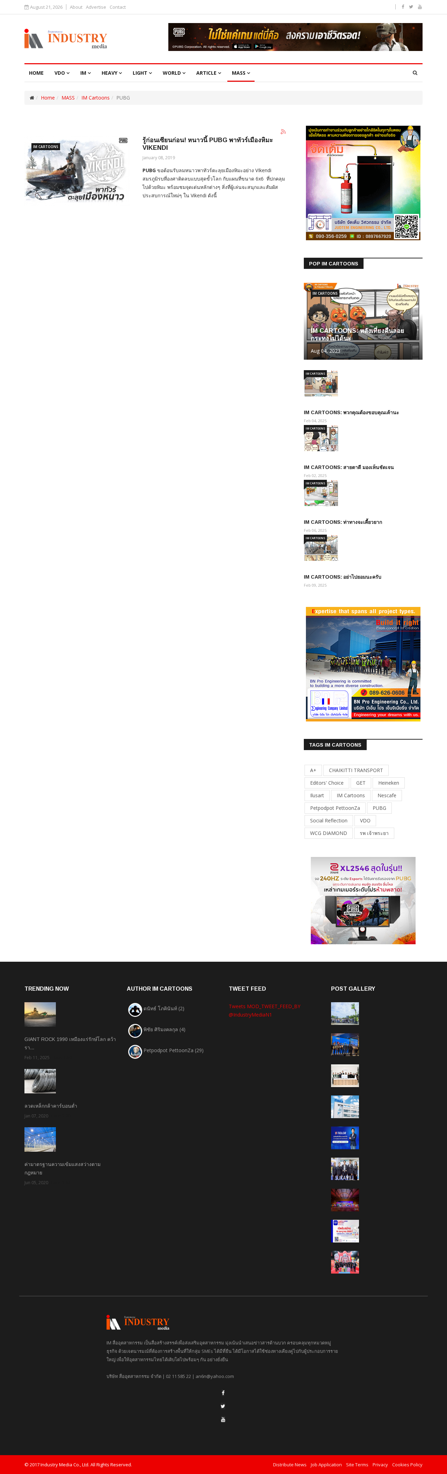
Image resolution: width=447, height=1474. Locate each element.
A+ (313, 770)
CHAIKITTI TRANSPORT (356, 770)
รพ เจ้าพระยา (374, 833)
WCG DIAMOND (328, 833)
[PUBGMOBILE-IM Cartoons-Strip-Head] (295, 37)
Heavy (109, 72)
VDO (59, 72)
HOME (36, 72)
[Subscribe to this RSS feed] (283, 132)
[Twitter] (223, 1406)
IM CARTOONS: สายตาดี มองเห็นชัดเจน (349, 467)
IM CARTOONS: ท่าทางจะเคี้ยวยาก (343, 522)
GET (361, 782)
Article (206, 72)
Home (48, 97)
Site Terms (357, 1464)
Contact (118, 7)
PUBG (379, 808)
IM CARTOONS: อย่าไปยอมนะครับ (342, 577)
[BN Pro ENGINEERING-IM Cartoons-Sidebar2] (363, 663)
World (172, 72)
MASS (239, 72)
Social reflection (328, 820)
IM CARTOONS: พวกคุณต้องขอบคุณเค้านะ (351, 412)
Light (140, 72)
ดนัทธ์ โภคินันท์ (164, 1008)
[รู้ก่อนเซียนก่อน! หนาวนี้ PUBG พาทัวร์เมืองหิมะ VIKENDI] (76, 171)
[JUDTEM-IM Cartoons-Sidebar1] (363, 182)
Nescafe (387, 795)
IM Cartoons (95, 97)
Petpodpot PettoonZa (335, 808)
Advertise (96, 7)
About (76, 7)
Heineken (388, 782)
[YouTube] (223, 1419)
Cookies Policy (407, 1464)
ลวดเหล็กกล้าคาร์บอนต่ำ (50, 1106)
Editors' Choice (327, 782)
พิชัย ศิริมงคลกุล (164, 1029)
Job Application (326, 1464)
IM (83, 72)
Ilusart (317, 795)
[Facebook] (223, 1392)
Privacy (380, 1464)
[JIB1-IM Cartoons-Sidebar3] (363, 900)
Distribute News (290, 1464)
